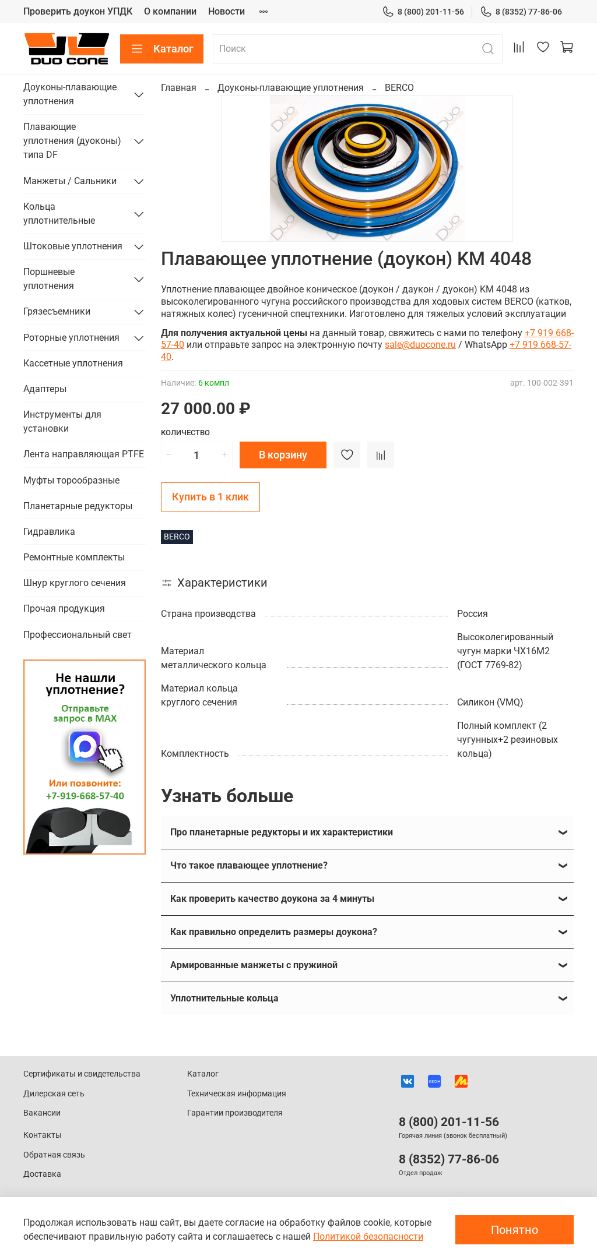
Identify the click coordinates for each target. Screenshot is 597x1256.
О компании (170, 11)
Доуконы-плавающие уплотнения (290, 87)
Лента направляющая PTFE (83, 454)
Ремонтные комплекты (74, 557)
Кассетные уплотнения (73, 363)
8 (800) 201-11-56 (431, 11)
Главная (178, 87)
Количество (185, 432)
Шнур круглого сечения (74, 582)
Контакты (42, 1135)
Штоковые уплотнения (72, 246)
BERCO (399, 87)
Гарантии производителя (235, 1113)
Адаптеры (44, 388)
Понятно (514, 1230)
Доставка (42, 1174)
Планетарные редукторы (77, 505)
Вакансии (42, 1113)
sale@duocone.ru (420, 344)
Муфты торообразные (71, 480)
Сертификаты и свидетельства (82, 1074)
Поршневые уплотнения (49, 278)
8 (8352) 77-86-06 (529, 11)
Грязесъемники (56, 311)
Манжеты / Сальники (70, 180)
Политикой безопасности (368, 1236)
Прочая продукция (64, 608)
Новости (226, 11)
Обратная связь (54, 1155)
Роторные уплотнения (71, 337)
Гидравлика (49, 531)
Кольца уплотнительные (59, 213)
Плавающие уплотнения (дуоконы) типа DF (72, 140)
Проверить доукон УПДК (77, 11)
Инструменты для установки (62, 421)
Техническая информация (236, 1094)
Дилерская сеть (54, 1094)
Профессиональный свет (77, 634)
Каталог (173, 49)
